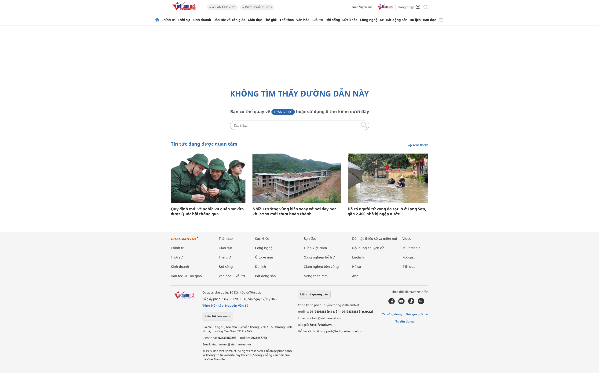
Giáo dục (255, 20)
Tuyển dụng (404, 321)
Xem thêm (420, 145)
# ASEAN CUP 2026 (222, 7)
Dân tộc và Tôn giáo (229, 20)
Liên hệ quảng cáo (314, 294)
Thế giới (270, 20)
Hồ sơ (356, 266)
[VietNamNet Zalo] (421, 303)
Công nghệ (368, 20)
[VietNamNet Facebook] (391, 303)
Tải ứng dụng (392, 314)
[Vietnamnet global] (385, 9)
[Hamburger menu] (441, 20)
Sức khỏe (350, 20)
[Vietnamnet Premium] (185, 240)
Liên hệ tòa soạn (217, 316)
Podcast (408, 257)
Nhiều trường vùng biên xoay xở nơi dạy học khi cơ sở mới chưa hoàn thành (294, 211)
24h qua (408, 266)
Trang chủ (283, 112)
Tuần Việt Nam (361, 7)
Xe (382, 20)
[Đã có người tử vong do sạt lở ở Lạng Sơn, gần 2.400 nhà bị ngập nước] (388, 178)
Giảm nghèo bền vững (321, 266)
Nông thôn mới (316, 276)
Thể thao (287, 20)
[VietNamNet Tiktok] (411, 303)
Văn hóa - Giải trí (309, 20)
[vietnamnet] (185, 11)
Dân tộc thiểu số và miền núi (374, 238)
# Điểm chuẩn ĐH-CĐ (257, 7)
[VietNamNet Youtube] (401, 303)
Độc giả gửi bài (417, 314)
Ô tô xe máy (264, 257)
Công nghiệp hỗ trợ (319, 257)
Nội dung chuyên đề (368, 248)
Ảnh (355, 276)
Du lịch (415, 20)
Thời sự (184, 20)
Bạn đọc (429, 20)
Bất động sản (396, 20)
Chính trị (168, 20)
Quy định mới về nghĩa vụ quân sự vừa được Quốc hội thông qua (207, 211)
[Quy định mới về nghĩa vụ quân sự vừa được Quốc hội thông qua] (208, 178)
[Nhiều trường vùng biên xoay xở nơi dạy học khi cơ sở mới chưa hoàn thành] (296, 178)
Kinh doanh (202, 20)
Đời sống (332, 20)
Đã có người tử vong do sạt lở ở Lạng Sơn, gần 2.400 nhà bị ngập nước (387, 211)
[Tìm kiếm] (425, 7)
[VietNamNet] (157, 20)
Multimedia (411, 248)
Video (406, 238)
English (358, 257)
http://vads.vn (321, 325)
